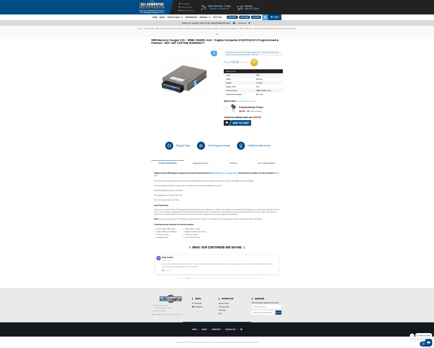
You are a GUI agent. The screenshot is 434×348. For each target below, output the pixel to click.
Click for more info (255, 111)
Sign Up (278, 312)
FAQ (220, 313)
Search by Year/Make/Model (214, 23)
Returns (244, 17)
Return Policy (224, 303)
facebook (198, 303)
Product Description (168, 163)
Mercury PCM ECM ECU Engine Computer (169, 29)
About (162, 17)
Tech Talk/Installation (266, 163)
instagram (198, 307)
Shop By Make (173, 17)
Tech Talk (217, 17)
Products (216, 329)
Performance (191, 17)
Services (203, 17)
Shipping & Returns (200, 163)
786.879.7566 (251, 9)
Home (155, 17)
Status (256, 17)
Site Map (222, 310)
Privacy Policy (224, 307)
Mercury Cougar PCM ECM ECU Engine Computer (201, 29)
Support (232, 17)
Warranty (233, 163)
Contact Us (230, 329)
